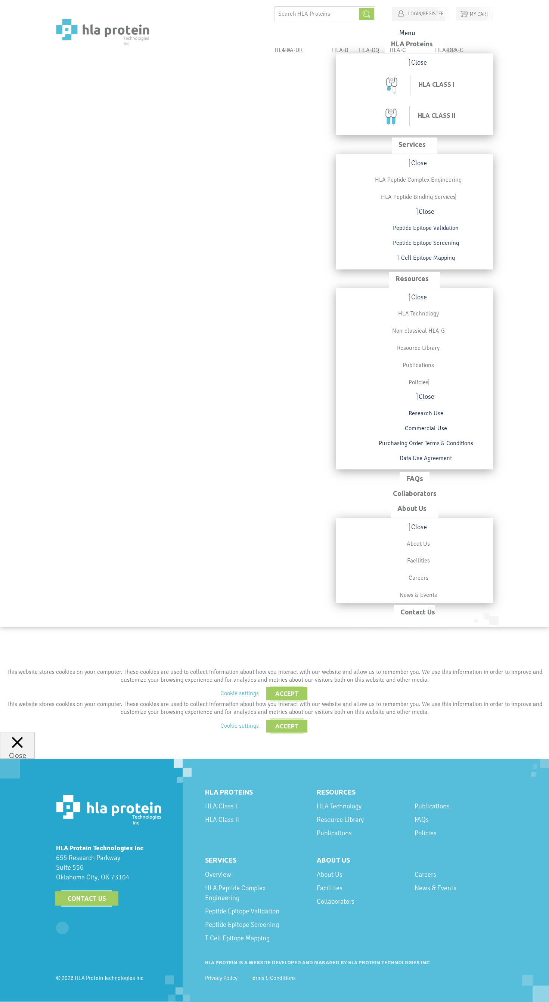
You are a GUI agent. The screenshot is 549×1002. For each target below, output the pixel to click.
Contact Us (87, 898)
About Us (333, 860)
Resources (336, 792)
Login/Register (425, 14)
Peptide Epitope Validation (242, 911)
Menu (407, 33)
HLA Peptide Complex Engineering (235, 892)
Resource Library (340, 819)
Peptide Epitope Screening (242, 924)
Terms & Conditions (273, 978)
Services (220, 860)
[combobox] (324, 13)
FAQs (422, 819)
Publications (334, 833)
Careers (425, 874)
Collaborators (335, 901)
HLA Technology (339, 806)
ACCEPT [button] (287, 693)
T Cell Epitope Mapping (237, 938)
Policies (426, 833)
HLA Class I (221, 806)
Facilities (329, 888)
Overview (218, 874)
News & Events (435, 888)
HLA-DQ (369, 49)
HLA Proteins (229, 792)
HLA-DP (445, 49)
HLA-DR (293, 49)
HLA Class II (222, 819)
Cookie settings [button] (239, 693)
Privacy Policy (221, 978)
